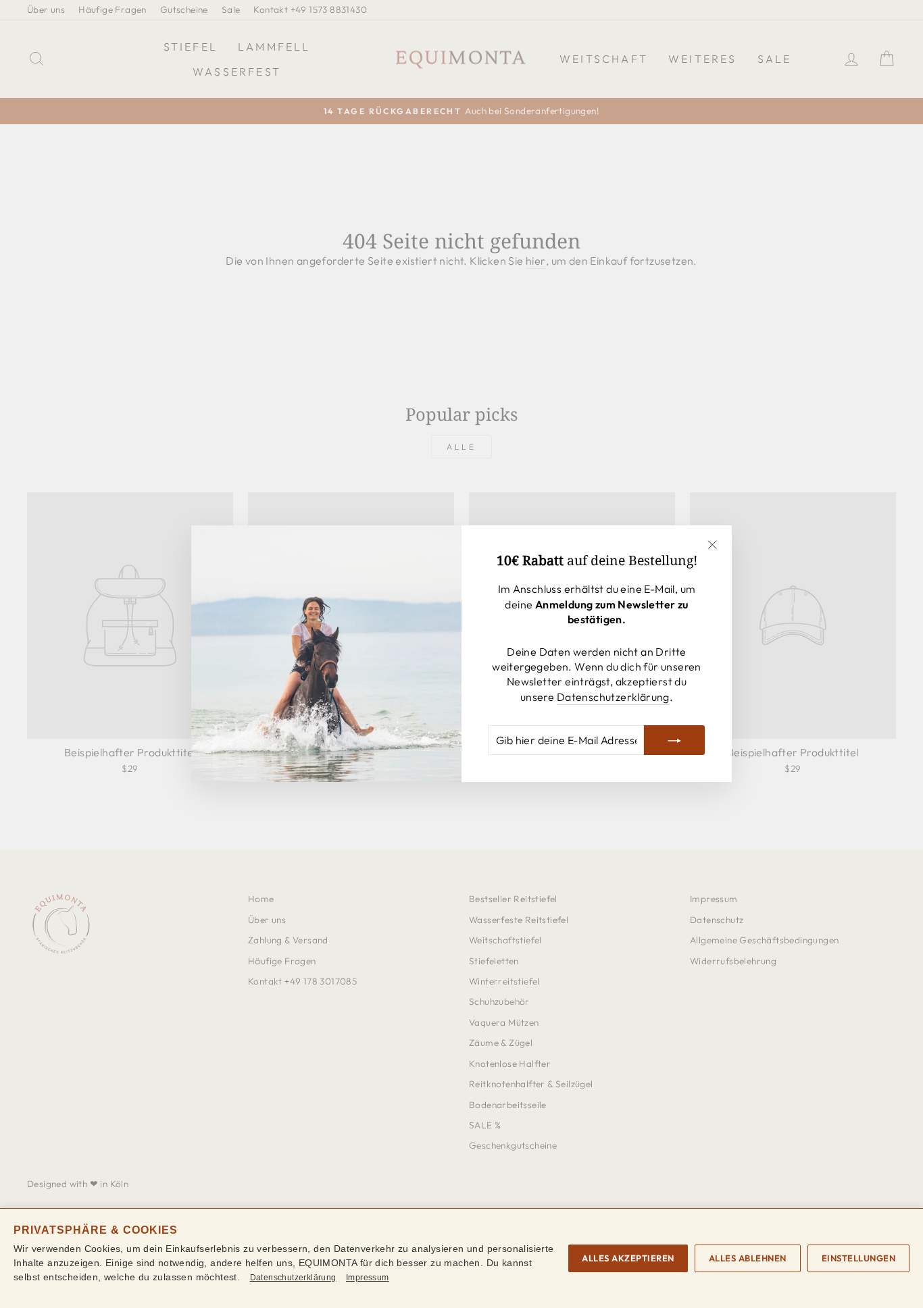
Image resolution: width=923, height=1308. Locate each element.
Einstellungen (859, 1258)
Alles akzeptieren (628, 1258)
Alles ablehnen (748, 1258)
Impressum (367, 1277)
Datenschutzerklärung (613, 697)
